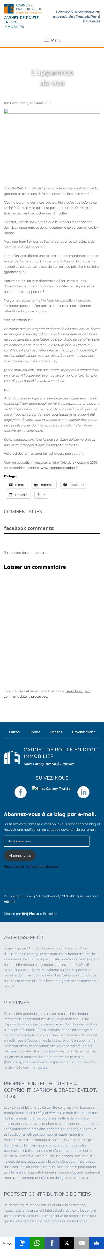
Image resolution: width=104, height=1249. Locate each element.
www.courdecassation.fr (59, 468)
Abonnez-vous (20, 855)
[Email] (81, 1243)
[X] (66, 1243)
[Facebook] (52, 1243)
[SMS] (22, 1243)
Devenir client (83, 732)
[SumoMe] (96, 1243)
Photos (56, 732)
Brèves (35, 732)
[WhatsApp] (37, 1243)
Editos (14, 732)
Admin (9, 901)
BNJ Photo (30, 913)
